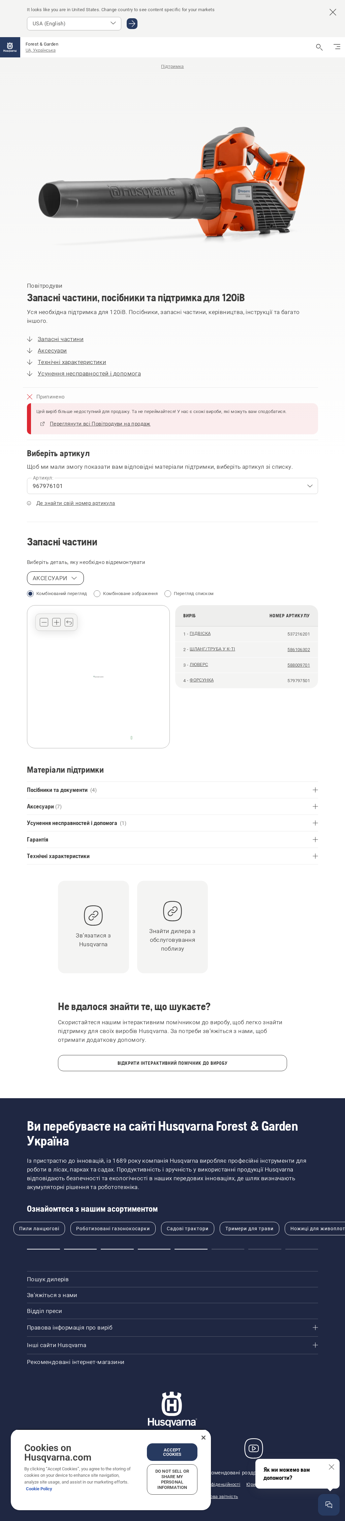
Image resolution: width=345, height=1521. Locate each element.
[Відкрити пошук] (319, 47)
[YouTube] (254, 1448)
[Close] (203, 1437)
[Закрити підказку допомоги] (331, 1467)
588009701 (298, 665)
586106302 (298, 649)
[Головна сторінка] (10, 47)
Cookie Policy (39, 1488)
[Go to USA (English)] (132, 23)
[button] (44, 622)
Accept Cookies (172, 1452)
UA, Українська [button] (41, 50)
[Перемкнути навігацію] (337, 47)
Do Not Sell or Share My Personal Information (172, 1479)
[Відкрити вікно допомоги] (329, 1505)
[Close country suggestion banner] (332, 12)
